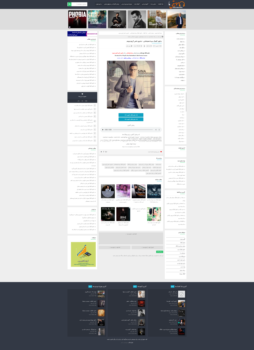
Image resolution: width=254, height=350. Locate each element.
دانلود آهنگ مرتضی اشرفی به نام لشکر (84, 126)
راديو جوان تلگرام (157, 167)
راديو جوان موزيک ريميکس (134, 167)
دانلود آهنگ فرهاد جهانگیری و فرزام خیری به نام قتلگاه (82, 56)
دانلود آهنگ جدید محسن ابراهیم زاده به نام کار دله (83, 229)
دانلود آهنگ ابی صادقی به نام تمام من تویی (83, 112)
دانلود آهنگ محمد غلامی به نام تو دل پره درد (84, 177)
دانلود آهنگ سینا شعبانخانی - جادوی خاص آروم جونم (114, 164)
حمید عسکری (180, 126)
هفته (86, 101)
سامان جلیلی (181, 138)
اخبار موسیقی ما (180, 59)
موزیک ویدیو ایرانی (127, 4)
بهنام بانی (181, 108)
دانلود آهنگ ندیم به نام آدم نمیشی (176, 178)
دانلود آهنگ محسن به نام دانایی (85, 116)
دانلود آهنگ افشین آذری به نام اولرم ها (175, 169)
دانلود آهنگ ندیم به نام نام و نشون (86, 226)
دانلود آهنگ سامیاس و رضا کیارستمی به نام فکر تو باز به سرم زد (81, 121)
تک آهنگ (160, 4)
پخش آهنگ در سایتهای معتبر (111, 4)
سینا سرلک (181, 141)
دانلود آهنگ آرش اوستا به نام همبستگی (85, 77)
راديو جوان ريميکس (146, 167)
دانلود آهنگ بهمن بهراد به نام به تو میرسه (85, 80)
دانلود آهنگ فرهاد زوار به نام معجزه (86, 68)
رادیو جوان (99, 4)
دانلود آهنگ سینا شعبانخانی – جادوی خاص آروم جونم (144, 41)
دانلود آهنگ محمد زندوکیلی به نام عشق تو (85, 62)
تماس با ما (153, 4)
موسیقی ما (182, 253)
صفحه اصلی (151, 33)
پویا (183, 114)
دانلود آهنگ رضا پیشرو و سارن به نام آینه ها (84, 74)
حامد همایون (181, 120)
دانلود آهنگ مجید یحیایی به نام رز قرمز (85, 223)
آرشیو (172, 286)
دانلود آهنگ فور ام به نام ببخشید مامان (85, 186)
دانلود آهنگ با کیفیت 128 (130, 115)
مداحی (182, 62)
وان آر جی (182, 266)
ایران (178, 260)
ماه (82, 101)
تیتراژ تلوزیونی (180, 65)
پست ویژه (181, 71)
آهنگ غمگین (181, 44)
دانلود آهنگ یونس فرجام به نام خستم (86, 65)
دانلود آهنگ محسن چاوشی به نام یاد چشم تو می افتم (82, 180)
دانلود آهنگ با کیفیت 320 (130, 119)
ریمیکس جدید (181, 50)
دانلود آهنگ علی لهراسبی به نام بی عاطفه (84, 192)
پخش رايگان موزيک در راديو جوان (146, 164)
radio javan (158, 164)
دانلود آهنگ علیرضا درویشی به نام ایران (85, 83)
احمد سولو (181, 96)
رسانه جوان (182, 270)
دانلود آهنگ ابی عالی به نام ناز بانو (176, 166)
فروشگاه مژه (182, 256)
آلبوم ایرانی (145, 4)
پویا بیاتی (182, 117)
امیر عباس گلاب (180, 105)
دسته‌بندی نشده (180, 38)
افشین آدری (181, 99)
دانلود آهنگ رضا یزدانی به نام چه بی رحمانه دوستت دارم (81, 171)
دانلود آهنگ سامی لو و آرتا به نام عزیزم (85, 71)
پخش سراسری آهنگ (180, 246)
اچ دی (178, 263)
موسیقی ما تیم (124, 342)
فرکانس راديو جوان (109, 167)
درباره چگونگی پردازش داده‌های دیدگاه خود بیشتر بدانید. (125, 255)
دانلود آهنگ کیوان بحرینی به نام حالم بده (84, 105)
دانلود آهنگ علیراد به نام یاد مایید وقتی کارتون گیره (83, 168)
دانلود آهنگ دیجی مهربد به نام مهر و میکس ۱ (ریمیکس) (81, 214)
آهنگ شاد (137, 4)
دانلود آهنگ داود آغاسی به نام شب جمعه (83, 137)
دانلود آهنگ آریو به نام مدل (86, 129)
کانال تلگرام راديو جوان (155, 170)
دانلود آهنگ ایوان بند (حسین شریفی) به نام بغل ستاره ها (81, 59)
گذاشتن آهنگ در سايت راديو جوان (121, 170)
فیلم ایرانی (181, 74)
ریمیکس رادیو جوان (179, 68)
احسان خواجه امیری (179, 93)
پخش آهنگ (182, 242)
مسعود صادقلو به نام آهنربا (88, 217)
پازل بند (182, 111)
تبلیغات (182, 80)
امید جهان (181, 102)
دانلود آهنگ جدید (181, 249)
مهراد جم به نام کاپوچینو (89, 220)
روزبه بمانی (181, 132)
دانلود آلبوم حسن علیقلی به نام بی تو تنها (83, 109)
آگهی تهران (182, 239)
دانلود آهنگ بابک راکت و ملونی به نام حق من (82, 140)
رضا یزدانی (181, 129)
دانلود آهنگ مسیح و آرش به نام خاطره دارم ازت (83, 153)
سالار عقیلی (181, 135)
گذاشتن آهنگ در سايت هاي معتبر (153, 173)
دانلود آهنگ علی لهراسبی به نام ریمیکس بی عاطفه (81, 133)
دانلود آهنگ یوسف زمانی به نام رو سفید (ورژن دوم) (82, 50)
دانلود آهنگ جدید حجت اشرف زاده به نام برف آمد (83, 174)
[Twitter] (101, 151)
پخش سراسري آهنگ (132, 164)
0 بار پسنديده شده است (154, 152)
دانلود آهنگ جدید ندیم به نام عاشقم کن (85, 189)
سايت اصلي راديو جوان (121, 167)
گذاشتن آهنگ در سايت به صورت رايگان (140, 170)
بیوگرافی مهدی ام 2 (179, 77)
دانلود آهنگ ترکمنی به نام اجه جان (86, 195)
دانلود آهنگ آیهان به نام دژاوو (88, 86)
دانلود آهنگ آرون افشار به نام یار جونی (85, 156)
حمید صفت (181, 123)
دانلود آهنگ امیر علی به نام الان (87, 183)
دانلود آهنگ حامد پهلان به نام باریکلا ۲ (86, 159)
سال (79, 101)
